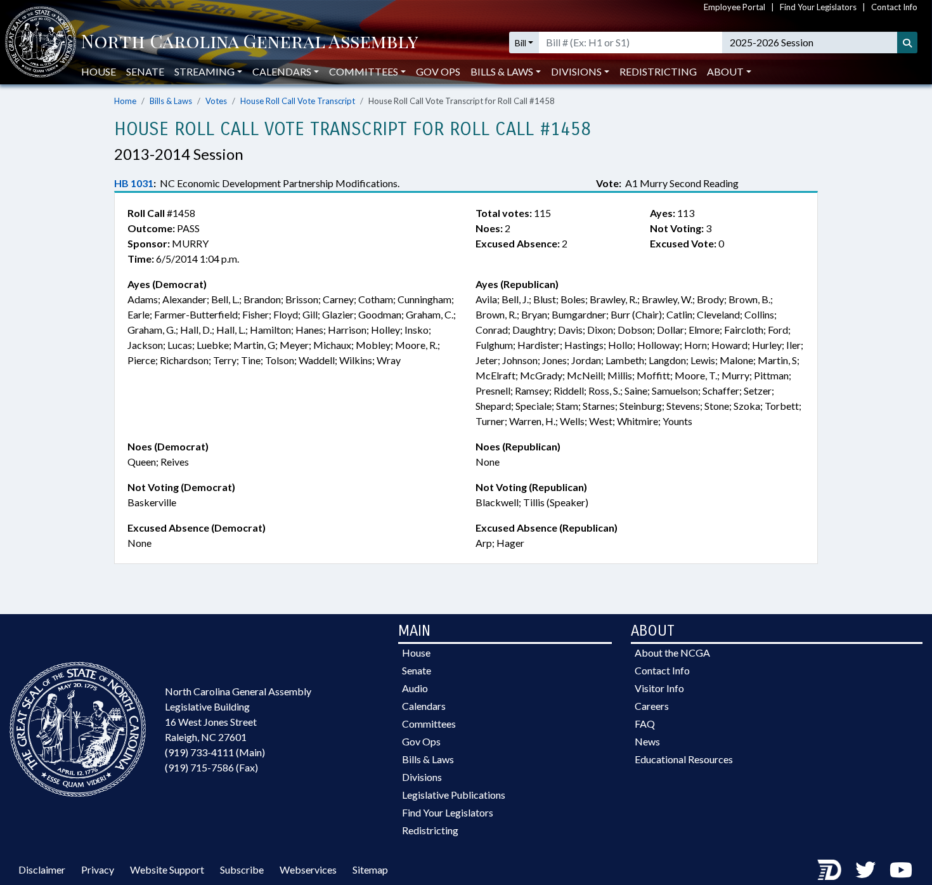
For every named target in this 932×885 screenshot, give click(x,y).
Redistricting (658, 71)
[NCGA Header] (249, 42)
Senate (145, 71)
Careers (652, 706)
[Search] (907, 42)
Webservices (308, 869)
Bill (520, 42)
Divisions (422, 777)
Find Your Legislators (818, 7)
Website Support (167, 869)
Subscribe (242, 869)
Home (125, 101)
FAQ (645, 724)
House (98, 71)
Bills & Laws (171, 101)
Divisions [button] (576, 71)
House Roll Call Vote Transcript (297, 101)
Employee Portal (734, 7)
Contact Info (894, 7)
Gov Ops (438, 71)
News (647, 741)
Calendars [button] (281, 71)
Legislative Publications (453, 795)
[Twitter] (865, 869)
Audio (415, 688)
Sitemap (370, 869)
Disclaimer (41, 869)
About (725, 71)
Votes (216, 101)
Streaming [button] (204, 71)
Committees (429, 724)
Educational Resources (684, 759)
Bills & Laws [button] (501, 71)
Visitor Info (659, 688)
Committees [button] (363, 71)
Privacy (97, 869)
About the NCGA (672, 652)
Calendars (424, 706)
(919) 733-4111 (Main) (215, 752)
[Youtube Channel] (900, 869)
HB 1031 (133, 183)
